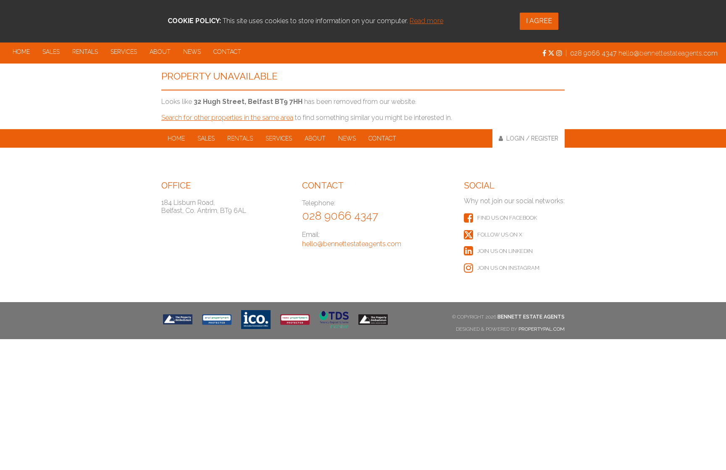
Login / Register (530, 138)
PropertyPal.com (541, 329)
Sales (51, 51)
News (192, 51)
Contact (227, 51)
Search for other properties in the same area (227, 118)
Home (21, 51)
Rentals (85, 51)
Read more (426, 21)
